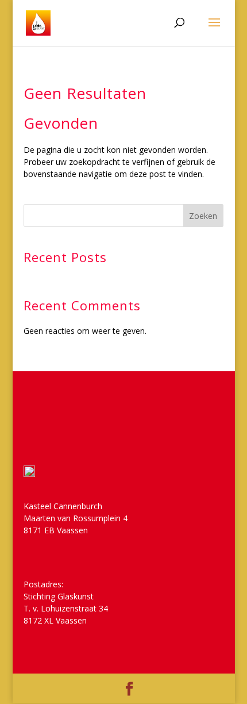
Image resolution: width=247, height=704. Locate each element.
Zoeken (203, 215)
